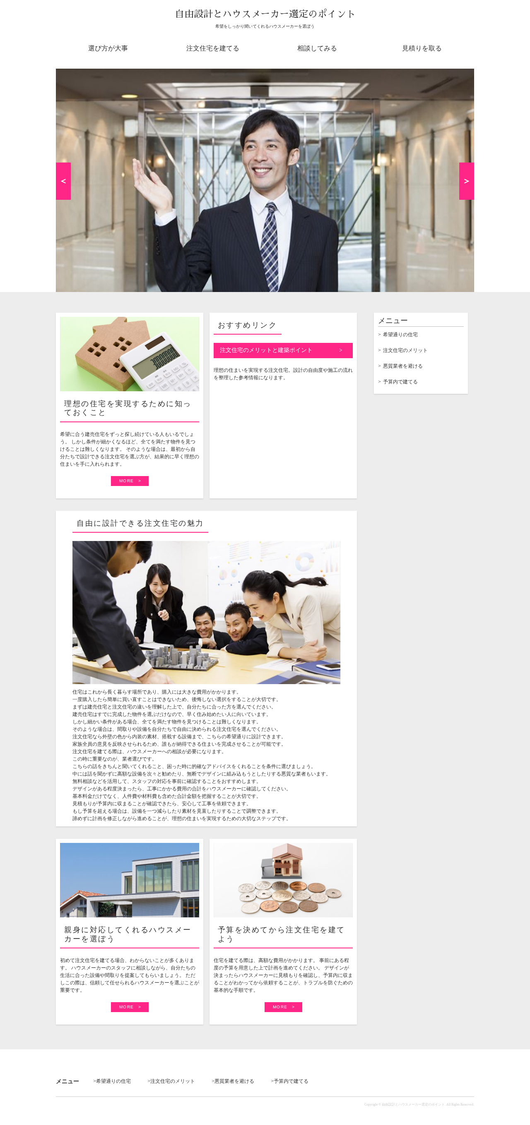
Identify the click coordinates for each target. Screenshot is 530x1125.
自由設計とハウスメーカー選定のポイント (265, 14)
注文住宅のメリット (405, 350)
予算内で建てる (400, 382)
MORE (126, 481)
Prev (63, 181)
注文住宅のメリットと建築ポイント (266, 350)
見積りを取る (422, 48)
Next (466, 181)
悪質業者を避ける (403, 366)
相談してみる (317, 48)
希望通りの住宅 (400, 335)
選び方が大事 (108, 48)
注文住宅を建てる (212, 48)
